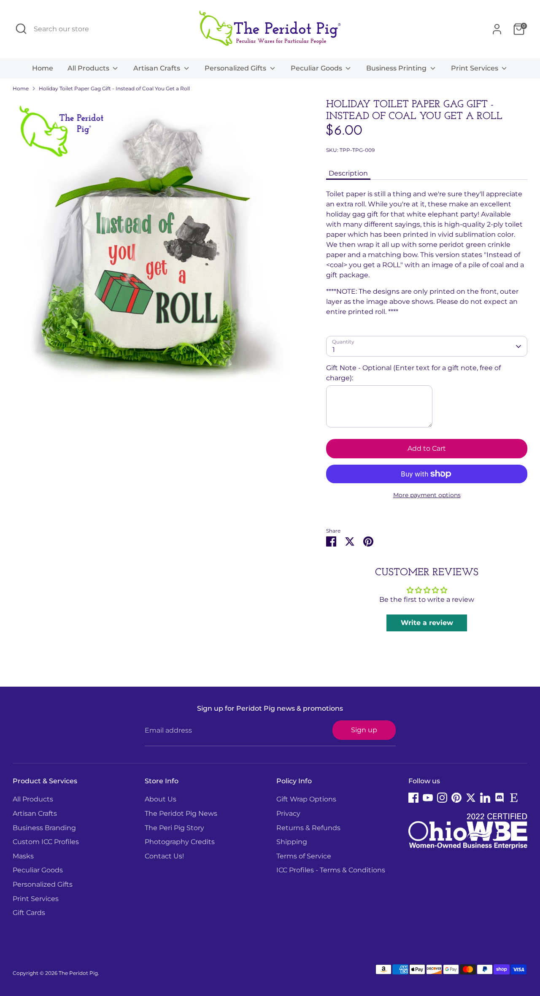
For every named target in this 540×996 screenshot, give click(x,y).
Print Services (475, 68)
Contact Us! (164, 856)
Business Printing (397, 68)
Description (348, 173)
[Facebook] (413, 798)
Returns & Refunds (308, 828)
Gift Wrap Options (306, 799)
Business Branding (44, 828)
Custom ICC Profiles (46, 842)
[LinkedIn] (485, 798)
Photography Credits (180, 842)
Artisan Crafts (157, 68)
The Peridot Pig (78, 973)
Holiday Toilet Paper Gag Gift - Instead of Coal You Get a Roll (114, 88)
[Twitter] (471, 798)
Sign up (364, 730)
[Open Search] (21, 28)
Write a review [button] (427, 623)
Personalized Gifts (236, 68)
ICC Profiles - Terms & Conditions (330, 870)
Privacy (288, 813)
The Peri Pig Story (174, 828)
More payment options (427, 495)
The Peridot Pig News (181, 813)
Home (42, 68)
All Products (89, 68)
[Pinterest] (456, 798)
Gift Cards (29, 913)
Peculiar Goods (317, 68)
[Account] (497, 29)
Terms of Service (303, 856)
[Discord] (499, 798)
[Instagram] (442, 798)
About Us (160, 799)
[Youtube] (428, 798)
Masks (23, 856)
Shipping (291, 842)
